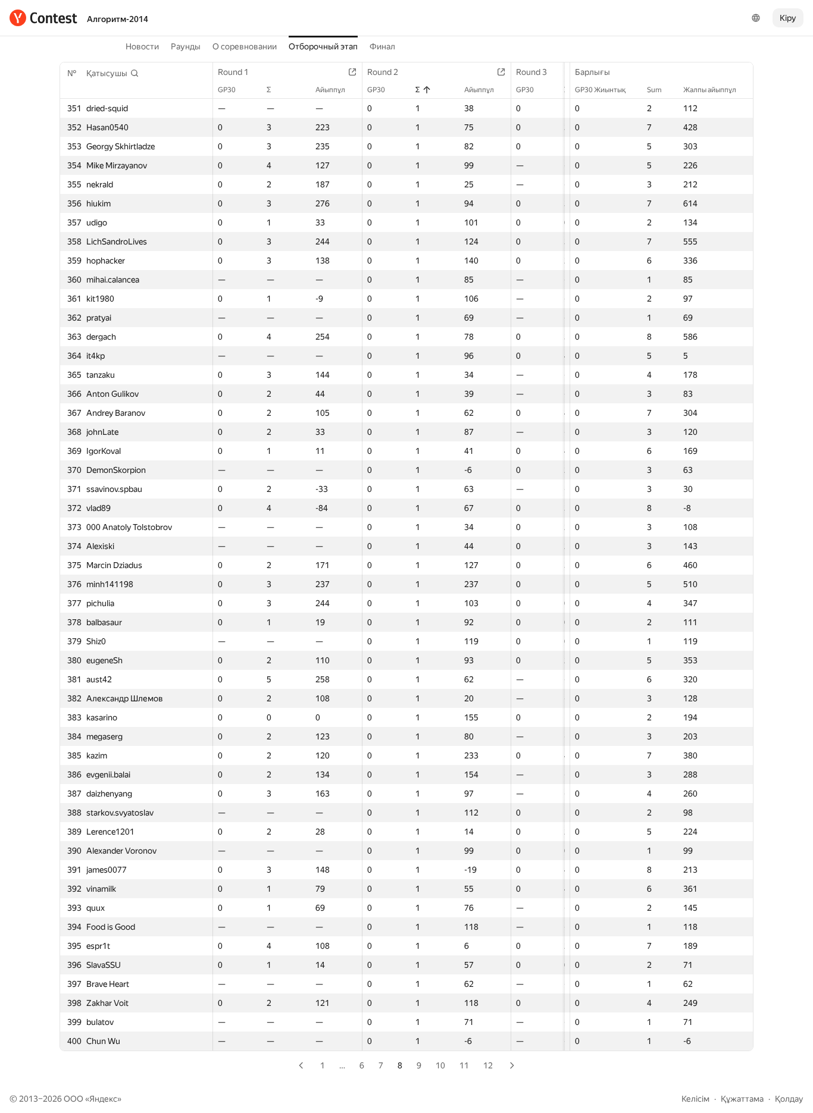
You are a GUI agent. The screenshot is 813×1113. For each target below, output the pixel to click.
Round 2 (382, 72)
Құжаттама (742, 1098)
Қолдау (789, 1098)
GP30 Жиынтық (600, 90)
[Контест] (43, 18)
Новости (142, 46)
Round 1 (233, 72)
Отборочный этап (323, 46)
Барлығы (592, 72)
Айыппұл (330, 90)
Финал (382, 46)
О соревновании (244, 46)
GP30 (227, 90)
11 (464, 1065)
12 (488, 1065)
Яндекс (103, 1098)
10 (440, 1065)
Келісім (695, 1098)
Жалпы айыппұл (709, 90)
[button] (112, 73)
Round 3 (531, 72)
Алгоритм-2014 (117, 19)
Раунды (186, 46)
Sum (654, 90)
